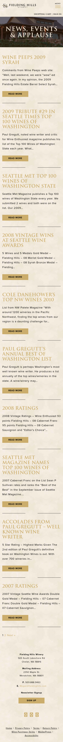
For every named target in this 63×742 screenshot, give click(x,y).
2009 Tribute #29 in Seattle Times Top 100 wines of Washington (28, 119)
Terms (36, 728)
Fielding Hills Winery (19, 6)
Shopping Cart (42, 14)
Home (9, 728)
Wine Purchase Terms (23, 732)
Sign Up (31, 700)
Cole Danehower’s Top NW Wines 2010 (28, 297)
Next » (11, 635)
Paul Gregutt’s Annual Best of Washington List (27, 354)
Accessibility (31, 735)
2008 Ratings (20, 408)
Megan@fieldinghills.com (33, 686)
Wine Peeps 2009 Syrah (24, 60)
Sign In (57, 14)
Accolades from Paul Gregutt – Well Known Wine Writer (31, 529)
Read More (15, 94)
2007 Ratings (20, 586)
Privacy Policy (22, 728)
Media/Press (44, 732)
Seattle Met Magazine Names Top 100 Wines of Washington (25, 465)
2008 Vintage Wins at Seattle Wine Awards (28, 240)
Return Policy (50, 728)
